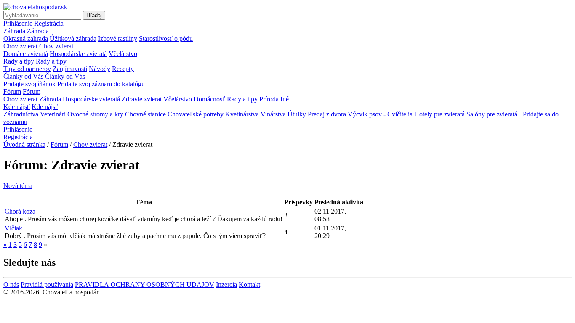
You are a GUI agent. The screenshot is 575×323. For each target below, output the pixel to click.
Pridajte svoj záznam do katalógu (101, 83)
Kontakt (249, 284)
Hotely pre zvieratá (439, 114)
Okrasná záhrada (25, 38)
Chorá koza (20, 211)
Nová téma (17, 185)
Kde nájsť (16, 106)
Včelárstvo (123, 53)
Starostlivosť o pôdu (166, 38)
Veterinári (53, 114)
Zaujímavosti (70, 68)
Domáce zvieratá (25, 53)
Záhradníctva (20, 114)
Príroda (269, 99)
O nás (11, 284)
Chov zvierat (20, 46)
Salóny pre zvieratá (491, 114)
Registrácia (49, 23)
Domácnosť (209, 99)
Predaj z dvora (327, 114)
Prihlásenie (17, 23)
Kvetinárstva (242, 114)
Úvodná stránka (24, 144)
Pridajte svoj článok (29, 83)
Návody (99, 68)
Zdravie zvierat (142, 99)
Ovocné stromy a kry (95, 114)
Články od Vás (23, 76)
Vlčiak (13, 228)
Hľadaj (94, 15)
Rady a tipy (18, 61)
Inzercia (226, 284)
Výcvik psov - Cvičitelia (380, 114)
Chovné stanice (145, 114)
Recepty (123, 68)
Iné (284, 99)
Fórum (12, 91)
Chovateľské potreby (196, 114)
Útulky (297, 114)
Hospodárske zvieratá (78, 53)
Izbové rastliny (117, 38)
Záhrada (14, 30)
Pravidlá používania (47, 284)
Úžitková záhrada (73, 38)
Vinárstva (273, 114)
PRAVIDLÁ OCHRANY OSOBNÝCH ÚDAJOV (144, 284)
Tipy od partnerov (27, 68)
